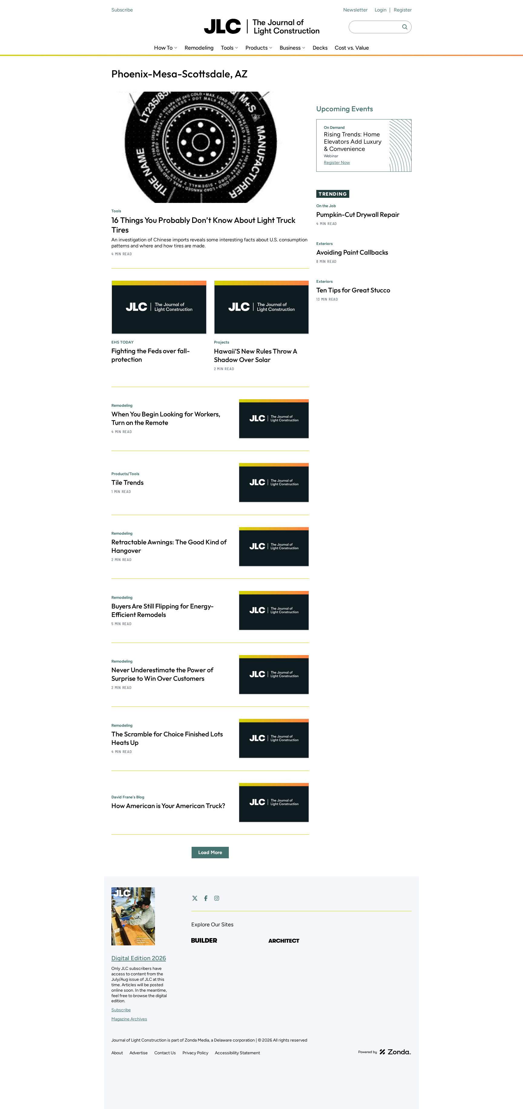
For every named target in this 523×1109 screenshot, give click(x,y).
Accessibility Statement (237, 1052)
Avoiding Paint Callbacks (352, 252)
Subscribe (122, 10)
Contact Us (165, 1052)
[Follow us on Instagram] (216, 898)
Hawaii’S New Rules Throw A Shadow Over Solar (255, 355)
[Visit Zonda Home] (385, 1052)
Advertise (139, 1052)
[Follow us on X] (195, 898)
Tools (227, 48)
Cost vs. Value (352, 48)
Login (380, 10)
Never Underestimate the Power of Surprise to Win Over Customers (162, 674)
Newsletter (355, 10)
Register (403, 10)
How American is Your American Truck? (168, 805)
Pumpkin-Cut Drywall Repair (358, 214)
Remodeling (199, 48)
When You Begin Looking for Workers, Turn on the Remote (165, 418)
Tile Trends (127, 482)
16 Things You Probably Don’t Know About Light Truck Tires (203, 225)
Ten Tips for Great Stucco (353, 290)
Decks (320, 48)
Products (256, 48)
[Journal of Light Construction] (261, 27)
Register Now (337, 162)
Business (290, 48)
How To (163, 48)
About (117, 1052)
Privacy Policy (195, 1052)
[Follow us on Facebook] (205, 898)
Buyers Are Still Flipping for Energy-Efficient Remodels (162, 610)
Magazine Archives (129, 1019)
